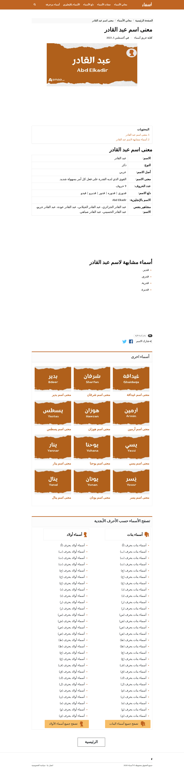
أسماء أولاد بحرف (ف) (71, 665)
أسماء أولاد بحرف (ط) (72, 640)
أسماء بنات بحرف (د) (133, 589)
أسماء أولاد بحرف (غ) (72, 659)
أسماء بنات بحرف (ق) (133, 671)
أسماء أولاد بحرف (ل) (72, 684)
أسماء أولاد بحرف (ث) (72, 564)
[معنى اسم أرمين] (131, 413)
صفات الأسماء (104, 5)
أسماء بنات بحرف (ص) (132, 627)
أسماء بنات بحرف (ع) (133, 652)
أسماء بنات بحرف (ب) (133, 551)
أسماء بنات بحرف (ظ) (133, 646)
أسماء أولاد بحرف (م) (72, 690)
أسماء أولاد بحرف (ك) (72, 678)
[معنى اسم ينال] (53, 481)
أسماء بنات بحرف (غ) (133, 659)
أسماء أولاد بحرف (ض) (71, 634)
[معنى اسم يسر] (131, 481)
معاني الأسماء (120, 5)
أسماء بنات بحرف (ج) (133, 570)
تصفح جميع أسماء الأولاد (63, 723)
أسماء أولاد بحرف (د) (72, 589)
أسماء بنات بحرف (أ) (134, 545)
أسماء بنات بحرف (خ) (133, 583)
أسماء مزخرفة (53, 5)
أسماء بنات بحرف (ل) (133, 684)
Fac (151, 759)
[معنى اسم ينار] (53, 447)
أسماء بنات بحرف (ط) (133, 640)
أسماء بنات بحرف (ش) (132, 621)
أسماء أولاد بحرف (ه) (72, 703)
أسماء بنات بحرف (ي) (133, 716)
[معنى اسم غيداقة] (131, 379)
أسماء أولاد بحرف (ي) (72, 716)
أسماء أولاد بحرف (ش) (71, 621)
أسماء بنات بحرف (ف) (133, 665)
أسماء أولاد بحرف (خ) (72, 583)
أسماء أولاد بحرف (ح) (72, 577)
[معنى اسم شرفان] (92, 379)
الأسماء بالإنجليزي (71, 5)
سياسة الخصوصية (38, 765)
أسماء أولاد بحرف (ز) (72, 608)
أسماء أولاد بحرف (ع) (72, 652)
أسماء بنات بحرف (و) (133, 709)
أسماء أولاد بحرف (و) (72, 709)
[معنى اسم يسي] (131, 447)
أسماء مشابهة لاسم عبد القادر (131, 139)
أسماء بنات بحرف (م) (133, 690)
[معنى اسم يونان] (92, 481)
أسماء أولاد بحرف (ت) (72, 558)
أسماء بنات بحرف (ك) (133, 678)
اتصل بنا (50, 765)
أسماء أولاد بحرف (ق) (72, 671)
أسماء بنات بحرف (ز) (133, 608)
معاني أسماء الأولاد (140, 336)
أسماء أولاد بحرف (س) (71, 615)
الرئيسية (91, 742)
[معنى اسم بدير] (53, 379)
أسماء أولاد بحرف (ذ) (72, 596)
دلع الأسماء (88, 5)
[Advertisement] (92, 107)
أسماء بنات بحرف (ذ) (133, 596)
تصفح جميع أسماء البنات (124, 723)
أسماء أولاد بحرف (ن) (72, 697)
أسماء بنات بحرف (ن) (133, 697)
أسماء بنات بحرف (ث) (133, 564)
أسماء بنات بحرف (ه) (133, 703)
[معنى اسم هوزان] (92, 413)
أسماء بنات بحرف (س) (132, 615)
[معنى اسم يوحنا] (92, 447)
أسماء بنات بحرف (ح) (133, 577)
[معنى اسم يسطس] (53, 413)
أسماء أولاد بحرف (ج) (72, 570)
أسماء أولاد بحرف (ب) (72, 551)
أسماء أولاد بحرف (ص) (71, 627)
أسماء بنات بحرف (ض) (132, 634)
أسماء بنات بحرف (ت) (133, 558)
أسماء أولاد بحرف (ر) (72, 602)
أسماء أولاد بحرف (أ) (72, 545)
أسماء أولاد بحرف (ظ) (72, 646)
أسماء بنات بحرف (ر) (133, 602)
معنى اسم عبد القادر (136, 135)
